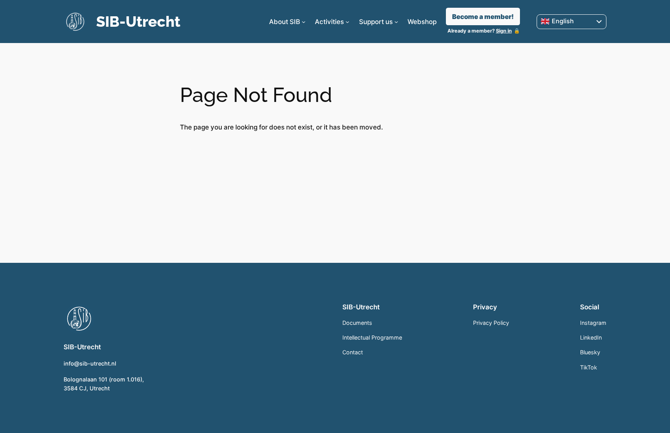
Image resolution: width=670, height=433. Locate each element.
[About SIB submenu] (304, 22)
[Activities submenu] (347, 22)
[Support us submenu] (396, 22)
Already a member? (479, 31)
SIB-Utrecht (138, 21)
